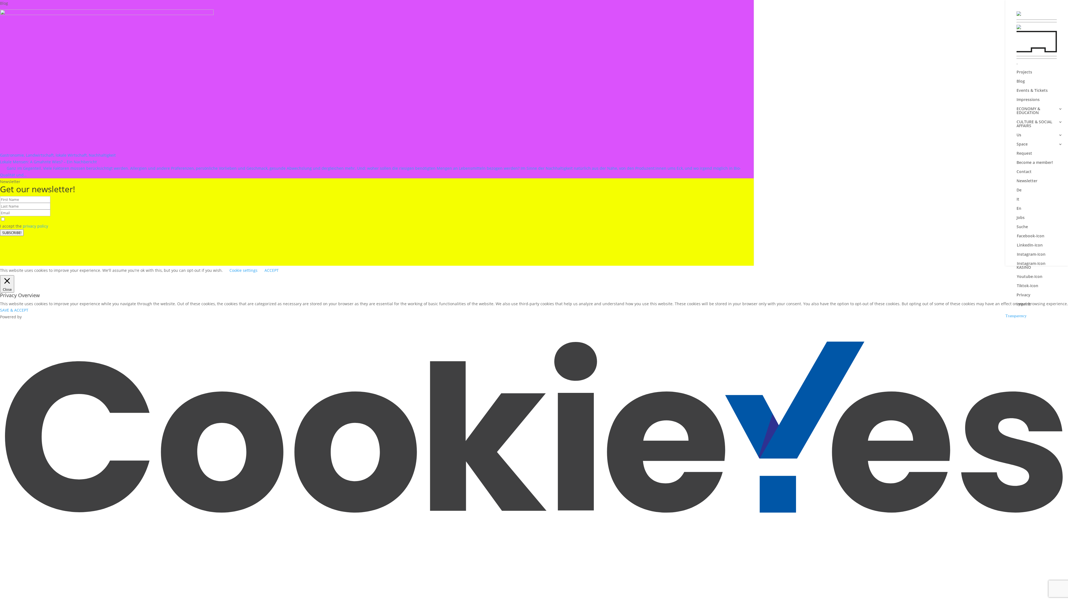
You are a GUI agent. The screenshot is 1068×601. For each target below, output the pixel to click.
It (1018, 199)
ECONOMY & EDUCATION (1028, 111)
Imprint (1024, 304)
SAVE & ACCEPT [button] (14, 310)
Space (1022, 144)
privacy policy (35, 226)
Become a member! (1035, 163)
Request (1024, 153)
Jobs (1021, 218)
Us (1019, 135)
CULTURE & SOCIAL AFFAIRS (1034, 124)
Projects (1024, 72)
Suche (1022, 227)
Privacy (1023, 295)
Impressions (1028, 100)
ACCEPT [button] (271, 270)
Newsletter (1027, 181)
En (1019, 208)
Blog (1021, 81)
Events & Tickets (1032, 90)
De (1019, 190)
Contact (1024, 172)
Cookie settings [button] (243, 270)
